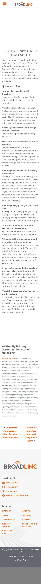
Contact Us (12, 482)
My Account (12, 487)
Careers (26, 519)
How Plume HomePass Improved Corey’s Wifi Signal (31, 434)
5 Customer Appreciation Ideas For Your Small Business (10, 432)
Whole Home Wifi (8, 532)
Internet (6, 511)
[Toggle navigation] (5, 3)
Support (26, 515)
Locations (11, 491)
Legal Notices (22, 556)
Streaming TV (8, 519)
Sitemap (30, 556)
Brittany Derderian (9, 358)
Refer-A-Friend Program (30, 525)
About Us (26, 511)
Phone (5, 515)
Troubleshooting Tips (17, 495)
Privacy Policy (12, 556)
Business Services (6, 525)
